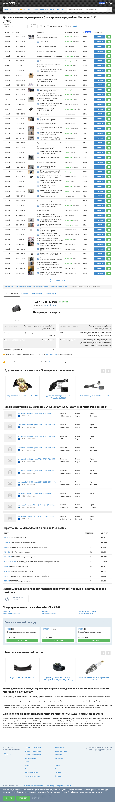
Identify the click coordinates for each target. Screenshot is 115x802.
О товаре (24, 293)
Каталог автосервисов (33, 751)
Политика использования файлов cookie (87, 792)
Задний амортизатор (48, 613)
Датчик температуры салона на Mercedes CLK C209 (58, 397)
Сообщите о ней (51, 354)
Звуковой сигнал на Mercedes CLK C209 (22, 396)
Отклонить (23, 798)
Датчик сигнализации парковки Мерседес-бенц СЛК (32, 561)
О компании (59, 769)
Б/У (44, 26)
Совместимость (36, 293)
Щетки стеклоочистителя (12, 613)
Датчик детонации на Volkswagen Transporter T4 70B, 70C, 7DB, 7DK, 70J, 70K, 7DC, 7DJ (58, 679)
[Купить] (108, 36)
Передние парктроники (20, 542)
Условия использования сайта (33, 786)
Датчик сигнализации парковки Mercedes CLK (26, 547)
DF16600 (19, 109)
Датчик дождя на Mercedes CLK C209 (94, 396)
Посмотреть (22, 640)
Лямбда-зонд (45, 611)
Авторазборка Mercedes (18, 599)
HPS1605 (19, 66)
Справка (58, 772)
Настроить (36, 798)
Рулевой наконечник (86, 613)
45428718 (19, 172)
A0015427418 (20, 41)
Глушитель (6, 611)
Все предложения (11, 293)
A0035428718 (20, 249)
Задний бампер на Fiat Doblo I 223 (22, 678)
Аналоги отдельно (56, 26)
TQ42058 (19, 75)
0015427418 (20, 70)
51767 (82, 629)
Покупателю (59, 758)
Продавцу (58, 754)
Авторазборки (50, 293)
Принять (9, 798)
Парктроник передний (15, 537)
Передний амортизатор (87, 611)
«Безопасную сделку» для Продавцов (59, 786)
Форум (27, 765)
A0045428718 (20, 37)
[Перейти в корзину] (110, 3)
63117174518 (49, 629)
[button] (102, 3)
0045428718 (20, 61)
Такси (69, 26)
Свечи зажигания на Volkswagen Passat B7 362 (94, 679)
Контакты (58, 776)
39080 (10, 629)
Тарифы (57, 765)
